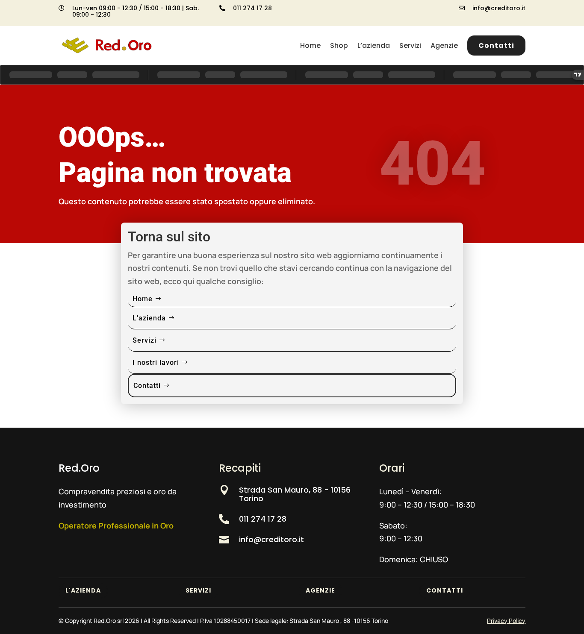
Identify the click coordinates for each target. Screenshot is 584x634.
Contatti (496, 45)
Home (310, 45)
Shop (339, 45)
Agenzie (444, 45)
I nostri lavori (156, 362)
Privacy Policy (506, 620)
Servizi (410, 45)
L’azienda (373, 45)
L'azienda (149, 318)
